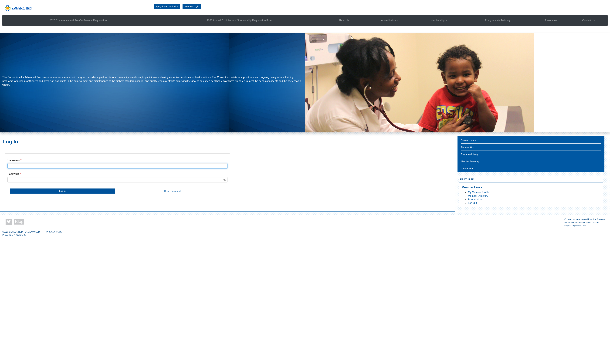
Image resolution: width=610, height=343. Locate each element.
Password (13, 174)
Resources (551, 20)
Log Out (472, 203)
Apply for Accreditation (167, 6)
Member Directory (470, 161)
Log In (62, 191)
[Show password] (225, 180)
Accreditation (388, 20)
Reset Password (172, 191)
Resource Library (469, 154)
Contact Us (588, 20)
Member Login (191, 6)
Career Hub (467, 168)
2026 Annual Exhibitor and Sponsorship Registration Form (239, 20)
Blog (19, 221)
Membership (437, 20)
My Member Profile (478, 192)
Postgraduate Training (497, 20)
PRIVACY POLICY (55, 232)
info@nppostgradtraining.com (575, 226)
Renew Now (475, 199)
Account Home (468, 140)
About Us (344, 20)
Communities (467, 147)
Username (13, 160)
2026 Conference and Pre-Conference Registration (78, 20)
